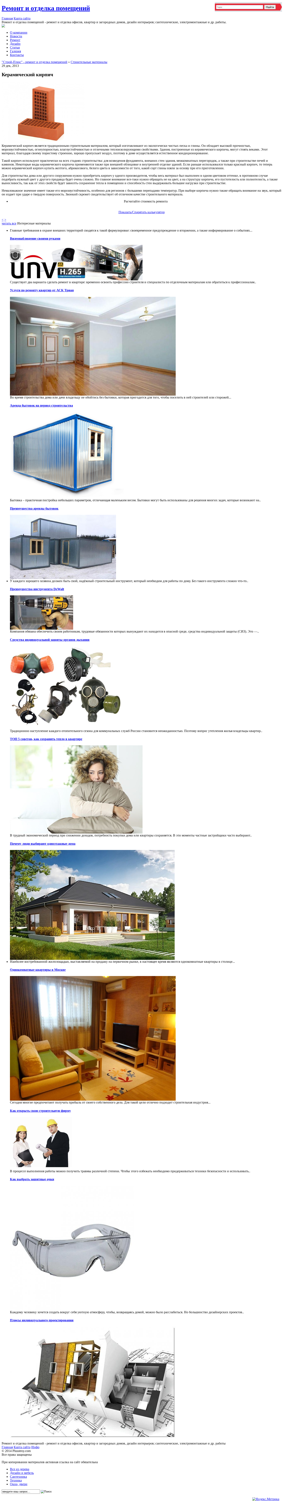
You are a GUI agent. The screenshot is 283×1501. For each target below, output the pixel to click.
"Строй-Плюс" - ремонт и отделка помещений (34, 62)
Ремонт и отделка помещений (46, 8)
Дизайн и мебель (22, 1473)
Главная (7, 18)
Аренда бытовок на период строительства (41, 405)
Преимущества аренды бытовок (34, 508)
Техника (16, 1480)
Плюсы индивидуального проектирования (42, 1320)
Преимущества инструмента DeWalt (37, 589)
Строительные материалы (89, 62)
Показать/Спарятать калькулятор (142, 212)
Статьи (15, 47)
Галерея (15, 51)
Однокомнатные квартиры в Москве (38, 969)
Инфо (35, 1447)
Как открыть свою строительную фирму (40, 1110)
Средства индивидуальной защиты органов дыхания (49, 639)
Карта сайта (22, 18)
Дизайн (15, 43)
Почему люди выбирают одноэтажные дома (42, 843)
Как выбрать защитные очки (32, 1179)
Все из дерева (19, 1469)
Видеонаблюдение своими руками (35, 238)
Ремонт (15, 40)
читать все (9, 223)
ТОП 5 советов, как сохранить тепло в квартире (46, 739)
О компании (18, 32)
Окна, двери (18, 1484)
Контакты (17, 55)
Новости (16, 36)
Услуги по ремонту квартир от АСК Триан (42, 290)
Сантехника (18, 1476)
